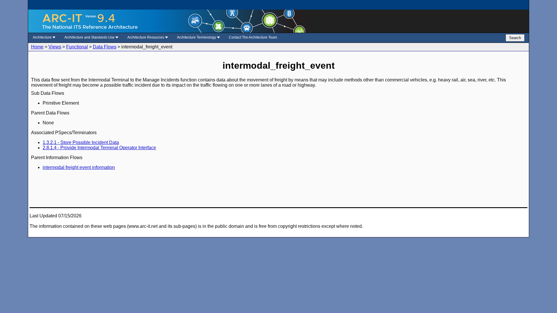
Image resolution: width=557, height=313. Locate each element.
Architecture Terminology (197, 37)
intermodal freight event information (79, 167)
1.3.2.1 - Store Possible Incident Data (81, 142)
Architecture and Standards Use (89, 37)
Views (54, 46)
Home (37, 46)
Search (515, 38)
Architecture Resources (146, 37)
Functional (77, 46)
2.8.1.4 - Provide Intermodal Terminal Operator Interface (99, 147)
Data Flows (104, 46)
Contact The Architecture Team (253, 37)
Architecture (43, 37)
